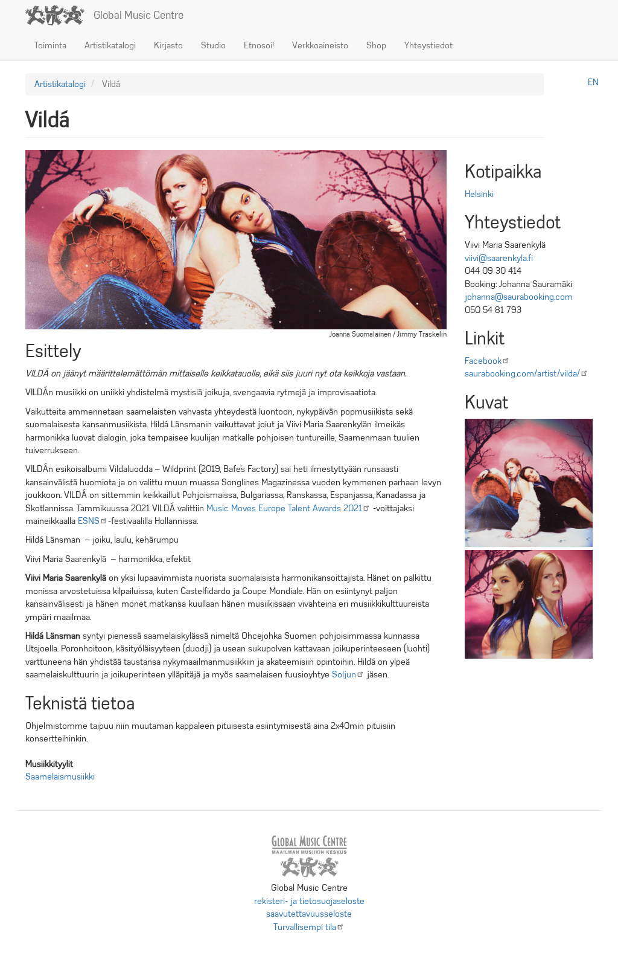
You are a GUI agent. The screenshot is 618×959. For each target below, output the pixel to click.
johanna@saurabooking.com (519, 296)
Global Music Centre (138, 15)
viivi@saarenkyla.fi (499, 258)
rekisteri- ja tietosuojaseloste (309, 901)
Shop (376, 45)
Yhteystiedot (428, 45)
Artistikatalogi (110, 45)
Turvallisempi (304, 927)
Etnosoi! (259, 45)
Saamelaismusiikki (60, 776)
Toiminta (50, 45)
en (593, 82)
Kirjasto (168, 45)
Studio (213, 45)
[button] (529, 483)
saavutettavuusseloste (309, 913)
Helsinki (479, 194)
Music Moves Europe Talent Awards (284, 508)
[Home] (59, 15)
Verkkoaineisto (320, 45)
